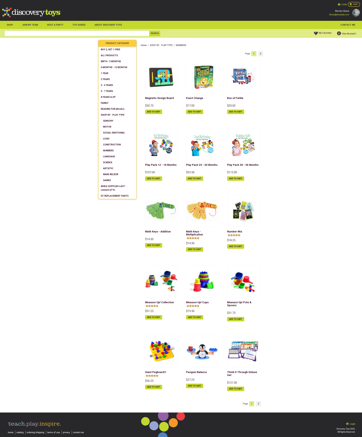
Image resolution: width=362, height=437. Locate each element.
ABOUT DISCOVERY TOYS (108, 24)
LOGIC (106, 138)
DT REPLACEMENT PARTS (115, 196)
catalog (20, 432)
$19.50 (190, 311)
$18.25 (231, 240)
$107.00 (150, 172)
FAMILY (104, 103)
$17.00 (190, 105)
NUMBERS (108, 150)
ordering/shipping (35, 432)
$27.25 (190, 379)
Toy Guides (79, 24)
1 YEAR (104, 73)
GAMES (107, 180)
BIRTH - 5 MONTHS (111, 61)
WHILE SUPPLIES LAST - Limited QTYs (113, 188)
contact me (78, 432)
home (10, 432)
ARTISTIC (108, 168)
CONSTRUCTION (112, 144)
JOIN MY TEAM (30, 24)
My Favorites (325, 33)
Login (344, 4)
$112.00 (232, 172)
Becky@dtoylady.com (339, 14)
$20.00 (231, 105)
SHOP (10, 24)
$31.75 (231, 313)
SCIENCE (107, 162)
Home (144, 45)
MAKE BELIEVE (110, 174)
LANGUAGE (109, 156)
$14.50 (149, 239)
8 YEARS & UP (108, 97)
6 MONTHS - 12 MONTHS (114, 67)
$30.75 (149, 105)
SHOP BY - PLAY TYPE (112, 115)
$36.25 (149, 380)
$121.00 (232, 382)
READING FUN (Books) (112, 109)
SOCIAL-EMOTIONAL (114, 132)
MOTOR (107, 126)
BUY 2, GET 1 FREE (110, 49)
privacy (66, 432)
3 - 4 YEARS (107, 85)
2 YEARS (105, 79)
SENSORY (108, 120)
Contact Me (348, 24)
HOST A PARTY (55, 24)
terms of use (53, 432)
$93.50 (190, 172)
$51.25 (149, 311)
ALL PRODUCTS (109, 55)
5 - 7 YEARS (107, 91)
